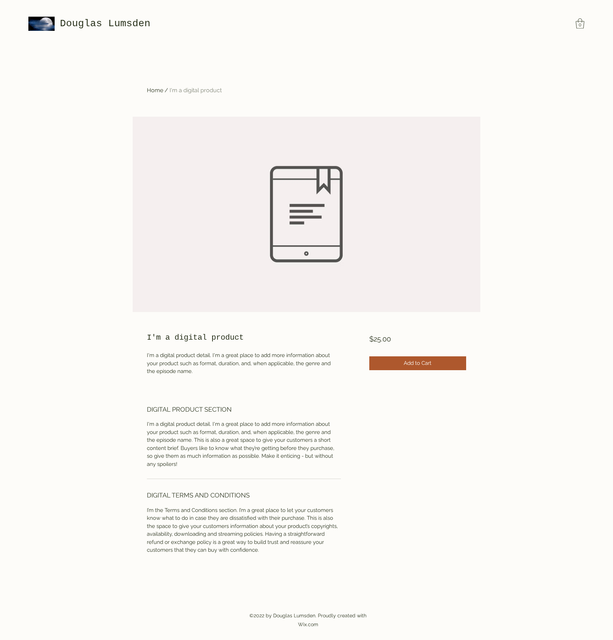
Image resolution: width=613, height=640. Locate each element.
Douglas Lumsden (105, 23)
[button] (580, 23)
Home (155, 90)
